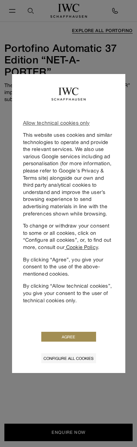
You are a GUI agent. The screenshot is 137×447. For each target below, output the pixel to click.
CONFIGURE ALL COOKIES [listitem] (68, 358)
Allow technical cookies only (56, 123)
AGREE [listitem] (68, 336)
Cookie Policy (81, 247)
